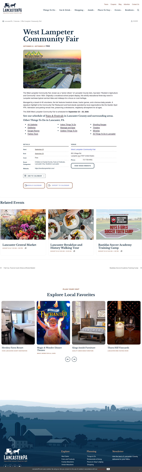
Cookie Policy (102, 469)
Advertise (127, 4)
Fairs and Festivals (68, 459)
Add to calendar (35, 176)
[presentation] (23, 224)
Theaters (96, 127)
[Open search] (138, 10)
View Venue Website (82, 166)
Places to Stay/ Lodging (95, 462)
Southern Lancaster (52, 164)
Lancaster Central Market (19, 244)
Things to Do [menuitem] (49, 10)
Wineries (96, 130)
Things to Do (91, 456)
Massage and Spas (67, 127)
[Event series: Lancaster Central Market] (25, 248)
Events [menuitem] (118, 10)
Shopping (90, 464)
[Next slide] (74, 359)
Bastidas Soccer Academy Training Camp (115, 246)
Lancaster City (40, 164)
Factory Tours (33, 133)
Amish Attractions (67, 464)
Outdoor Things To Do (68, 130)
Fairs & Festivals (54, 116)
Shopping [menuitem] (79, 10)
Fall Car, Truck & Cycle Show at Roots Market (19, 268)
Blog (120, 4)
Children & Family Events (43, 162)
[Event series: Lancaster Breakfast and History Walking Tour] (74, 251)
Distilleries (32, 127)
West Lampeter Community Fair (83, 149)
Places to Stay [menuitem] (104, 10)
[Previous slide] (67, 359)
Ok (108, 469)
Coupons (113, 4)
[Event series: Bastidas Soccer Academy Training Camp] (121, 251)
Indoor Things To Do (68, 124)
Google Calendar (34, 185)
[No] (140, 469)
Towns (106, 4)
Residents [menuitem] (129, 10)
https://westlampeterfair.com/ (44, 168)
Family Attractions (68, 462)
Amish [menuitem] (90, 10)
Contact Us (135, 4)
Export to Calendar (60, 185)
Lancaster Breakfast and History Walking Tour (66, 246)
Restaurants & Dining (94, 459)
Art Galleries (32, 124)
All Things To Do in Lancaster (104, 133)
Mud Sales (65, 456)
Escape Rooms (33, 130)
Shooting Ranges (99, 124)
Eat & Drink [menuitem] (64, 10)
